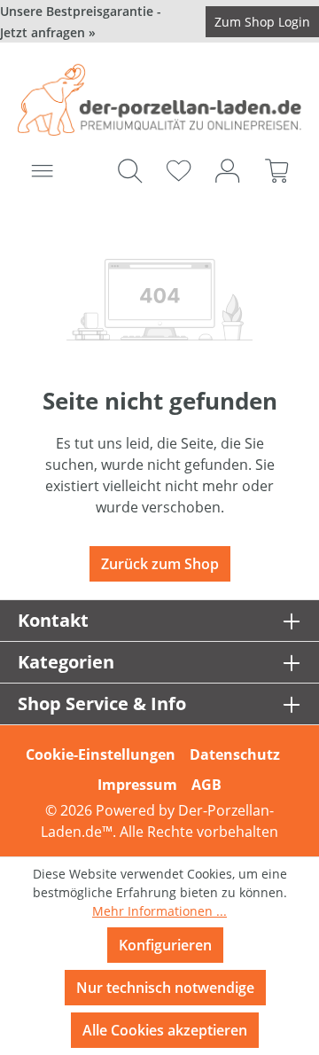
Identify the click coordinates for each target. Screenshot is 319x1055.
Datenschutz (235, 754)
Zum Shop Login (262, 21)
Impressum (137, 784)
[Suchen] (129, 170)
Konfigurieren (165, 945)
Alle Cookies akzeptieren (164, 1030)
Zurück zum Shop (160, 564)
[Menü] (42, 170)
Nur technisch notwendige (165, 987)
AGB (206, 784)
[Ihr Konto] (227, 170)
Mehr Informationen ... (159, 911)
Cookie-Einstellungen (100, 754)
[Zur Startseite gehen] (159, 100)
